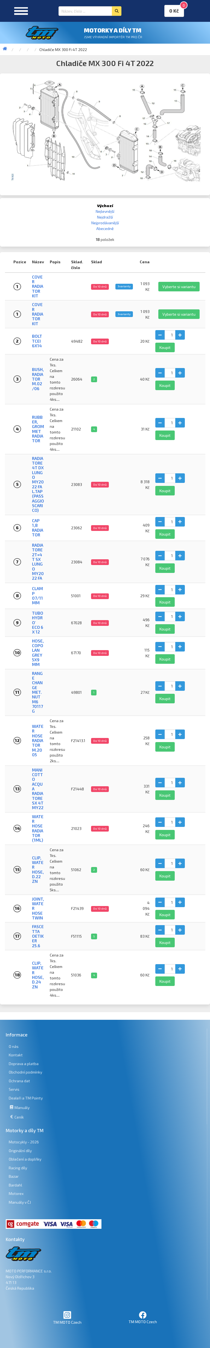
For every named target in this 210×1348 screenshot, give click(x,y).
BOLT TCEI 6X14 (37, 341)
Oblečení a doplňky (25, 1159)
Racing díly (18, 1167)
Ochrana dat (19, 1080)
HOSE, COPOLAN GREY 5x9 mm (38, 652)
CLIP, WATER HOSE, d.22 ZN (38, 869)
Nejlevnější (105, 211)
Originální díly (20, 1150)
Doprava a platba (24, 1063)
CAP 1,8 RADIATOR (37, 527)
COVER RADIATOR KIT (37, 286)
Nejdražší (105, 217)
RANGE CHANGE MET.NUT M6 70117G (37, 692)
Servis (14, 1089)
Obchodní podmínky (25, 1072)
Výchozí (105, 205)
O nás (14, 1046)
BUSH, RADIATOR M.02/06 (38, 379)
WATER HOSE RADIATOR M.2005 (37, 740)
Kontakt (16, 1055)
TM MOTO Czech (67, 1322)
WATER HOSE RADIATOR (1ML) (37, 828)
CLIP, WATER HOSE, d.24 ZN (38, 975)
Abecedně (105, 228)
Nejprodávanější (105, 222)
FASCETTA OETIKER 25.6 (38, 936)
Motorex (16, 1193)
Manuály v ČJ (20, 1202)
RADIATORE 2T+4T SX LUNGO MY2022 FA (38, 562)
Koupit (165, 347)
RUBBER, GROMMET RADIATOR (38, 429)
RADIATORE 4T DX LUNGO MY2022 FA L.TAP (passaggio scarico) (38, 484)
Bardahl (15, 1185)
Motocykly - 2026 (24, 1142)
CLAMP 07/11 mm (37, 595)
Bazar (14, 1176)
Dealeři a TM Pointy (26, 1098)
